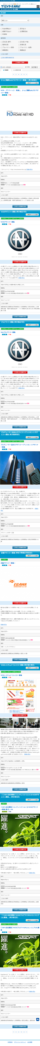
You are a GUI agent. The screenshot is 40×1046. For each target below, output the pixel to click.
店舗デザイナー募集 (8, 553)
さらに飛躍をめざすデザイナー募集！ (14, 80)
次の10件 (27, 74)
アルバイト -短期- (26, 47)
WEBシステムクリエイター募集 (12, 665)
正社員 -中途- (24, 42)
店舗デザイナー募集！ (8, 563)
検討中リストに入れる (33, 83)
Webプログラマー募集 (8, 332)
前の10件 (13, 74)
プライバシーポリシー (20, 1042)
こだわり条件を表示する (7, 57)
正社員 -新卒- (6, 42)
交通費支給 (24, 31)
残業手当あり (6, 31)
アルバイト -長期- (8, 47)
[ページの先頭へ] (38, 1019)
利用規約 (10, 1042)
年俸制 (4, 34)
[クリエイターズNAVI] (11, 7)
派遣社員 (23, 44)
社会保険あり (6, 28)
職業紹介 (23, 50)
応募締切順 (17, 70)
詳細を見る (30, 169)
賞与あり (23, 28)
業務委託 (5, 50)
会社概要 (29, 1042)
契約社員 (5, 44)
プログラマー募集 (7, 322)
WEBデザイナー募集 (8, 212)
